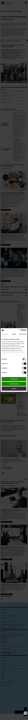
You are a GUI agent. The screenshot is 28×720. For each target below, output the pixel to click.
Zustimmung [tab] (5, 334)
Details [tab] (14, 334)
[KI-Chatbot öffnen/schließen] (25, 713)
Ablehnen (14, 388)
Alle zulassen (14, 379)
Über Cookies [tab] (22, 334)
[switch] (24, 363)
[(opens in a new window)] (20, 330)
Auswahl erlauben (14, 383)
